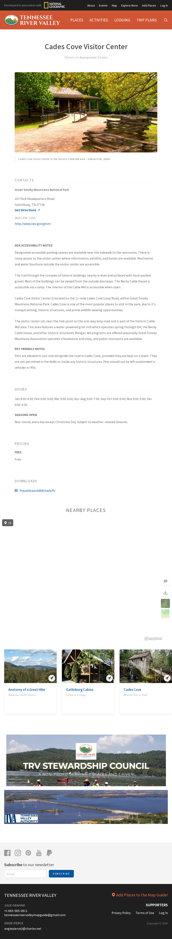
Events (103, 5)
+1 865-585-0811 (15, 911)
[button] (7, 666)
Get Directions (25, 210)
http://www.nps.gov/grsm (33, 224)
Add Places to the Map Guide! (142, 895)
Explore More (129, 5)
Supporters (157, 904)
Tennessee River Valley (30, 895)
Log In (164, 5)
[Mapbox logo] (153, 638)
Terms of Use (145, 913)
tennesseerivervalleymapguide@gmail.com (35, 915)
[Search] (166, 20)
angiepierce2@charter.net (22, 928)
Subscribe (61, 873)
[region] (86, 580)
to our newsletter (29, 864)
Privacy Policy (121, 913)
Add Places (149, 5)
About (91, 5)
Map (114, 5)
